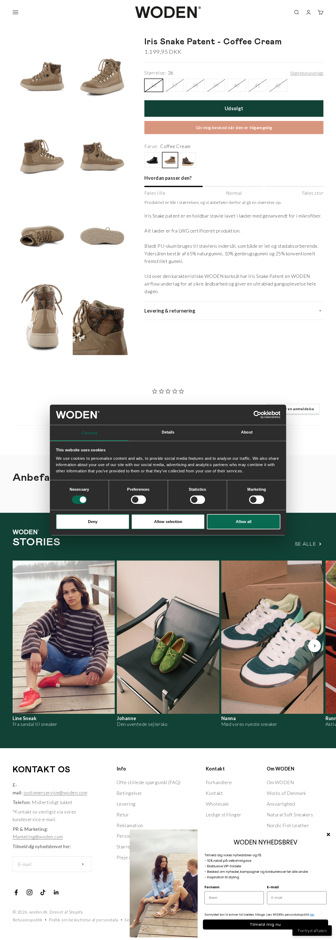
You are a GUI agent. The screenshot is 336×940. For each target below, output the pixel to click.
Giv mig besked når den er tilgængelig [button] (234, 127)
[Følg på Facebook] (16, 892)
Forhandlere (219, 782)
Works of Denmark (286, 793)
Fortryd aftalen (312, 930)
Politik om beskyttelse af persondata (83, 919)
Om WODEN (280, 782)
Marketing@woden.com (38, 836)
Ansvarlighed (281, 804)
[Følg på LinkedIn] (56, 892)
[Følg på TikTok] (42, 892)
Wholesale (217, 804)
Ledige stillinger (224, 814)
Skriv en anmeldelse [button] (296, 408)
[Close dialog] (328, 834)
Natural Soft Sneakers (290, 814)
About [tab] (247, 432)
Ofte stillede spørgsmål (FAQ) (149, 782)
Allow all (243, 521)
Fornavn (211, 887)
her (312, 915)
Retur (123, 814)
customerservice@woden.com (55, 792)
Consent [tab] (89, 433)
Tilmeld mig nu (265, 924)
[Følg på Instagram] (29, 892)
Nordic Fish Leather (288, 825)
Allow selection (168, 521)
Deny (92, 521)
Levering (126, 804)
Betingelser (129, 793)
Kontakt (214, 793)
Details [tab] (168, 432)
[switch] (138, 499)
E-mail (273, 887)
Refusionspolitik (28, 919)
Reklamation (130, 825)
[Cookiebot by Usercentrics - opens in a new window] (257, 415)
